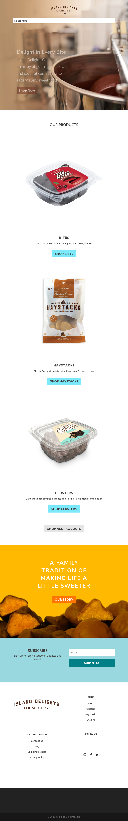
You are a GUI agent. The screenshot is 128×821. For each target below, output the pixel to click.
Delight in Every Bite (41, 48)
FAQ (37, 746)
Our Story (64, 599)
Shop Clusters (64, 509)
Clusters (64, 493)
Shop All (91, 719)
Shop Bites (64, 254)
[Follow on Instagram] (84, 754)
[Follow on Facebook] (91, 754)
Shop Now (27, 87)
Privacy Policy (37, 757)
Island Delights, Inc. (70, 816)
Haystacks (64, 365)
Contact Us (37, 740)
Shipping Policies (37, 751)
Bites (64, 237)
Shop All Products (64, 528)
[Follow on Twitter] (97, 754)
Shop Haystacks (64, 381)
